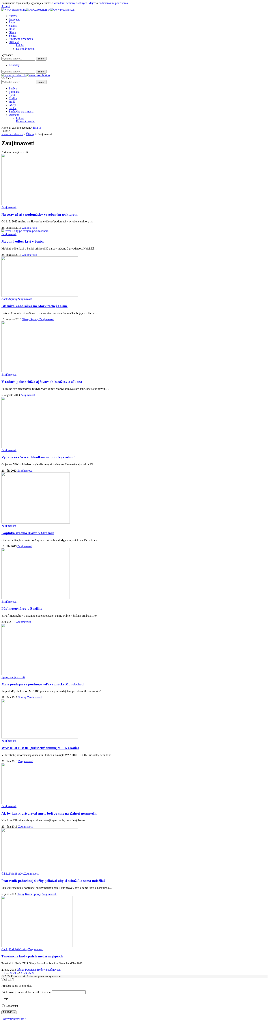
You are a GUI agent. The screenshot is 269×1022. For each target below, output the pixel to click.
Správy (13, 299)
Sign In (37, 127)
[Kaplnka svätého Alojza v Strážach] (35, 522)
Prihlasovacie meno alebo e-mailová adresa (26, 992)
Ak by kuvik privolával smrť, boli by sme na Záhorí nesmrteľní (49, 813)
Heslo (4, 998)
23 (21, 972)
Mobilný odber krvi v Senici (22, 241)
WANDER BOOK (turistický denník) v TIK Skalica (40, 748)
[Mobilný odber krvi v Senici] (25, 230)
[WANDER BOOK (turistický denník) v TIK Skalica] (39, 737)
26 (32, 972)
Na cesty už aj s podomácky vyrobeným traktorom (39, 214)
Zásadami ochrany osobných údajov (75, 3)
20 (11, 972)
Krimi (12, 873)
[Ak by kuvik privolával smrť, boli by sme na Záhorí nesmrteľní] (39, 803)
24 (25, 972)
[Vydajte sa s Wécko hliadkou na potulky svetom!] (37, 447)
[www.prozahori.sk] (37, 9)
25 (29, 972)
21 (14, 972)
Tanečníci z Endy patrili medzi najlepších (32, 956)
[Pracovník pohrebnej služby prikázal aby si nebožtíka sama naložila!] (39, 870)
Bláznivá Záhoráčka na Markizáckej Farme (34, 306)
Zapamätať (11, 1005)
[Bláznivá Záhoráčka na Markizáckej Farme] (39, 295)
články (5, 299)
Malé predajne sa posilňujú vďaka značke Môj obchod (42, 684)
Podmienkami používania (113, 3)
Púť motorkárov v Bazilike (21, 608)
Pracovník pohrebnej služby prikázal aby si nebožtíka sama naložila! (53, 881)
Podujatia (14, 949)
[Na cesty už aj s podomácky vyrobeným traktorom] (35, 204)
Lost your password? (13, 1018)
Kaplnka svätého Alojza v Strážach (27, 533)
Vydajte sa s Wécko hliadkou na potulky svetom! (38, 457)
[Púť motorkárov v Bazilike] (35, 598)
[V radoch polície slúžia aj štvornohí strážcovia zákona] (39, 371)
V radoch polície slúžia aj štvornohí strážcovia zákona (41, 382)
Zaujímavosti (8, 207)
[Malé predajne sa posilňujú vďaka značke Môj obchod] (39, 673)
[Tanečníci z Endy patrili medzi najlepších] (36, 946)
